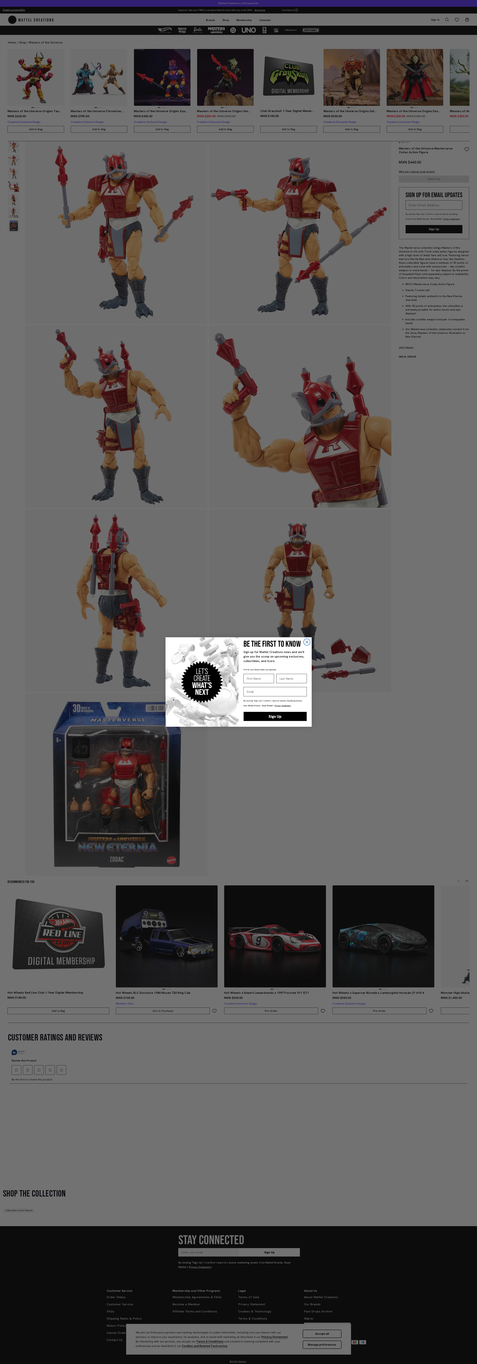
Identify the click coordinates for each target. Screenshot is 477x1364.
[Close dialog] (307, 642)
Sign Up (275, 716)
